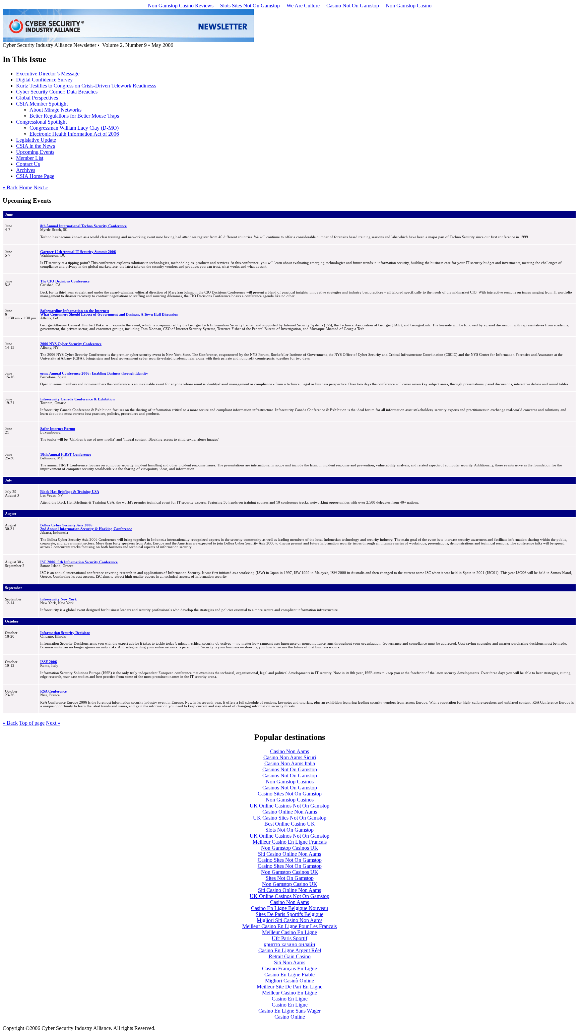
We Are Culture (303, 5)
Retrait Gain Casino (290, 956)
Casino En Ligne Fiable (289, 974)
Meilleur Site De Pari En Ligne (289, 986)
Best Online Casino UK (289, 824)
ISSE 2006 (48, 662)
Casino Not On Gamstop (352, 5)
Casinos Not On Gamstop (289, 769)
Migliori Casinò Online (289, 980)
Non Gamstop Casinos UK (289, 848)
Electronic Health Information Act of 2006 (74, 134)
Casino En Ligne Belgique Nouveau (289, 908)
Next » (41, 187)
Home (25, 187)
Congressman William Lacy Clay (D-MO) (74, 128)
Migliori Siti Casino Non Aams (289, 920)
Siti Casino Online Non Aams (289, 854)
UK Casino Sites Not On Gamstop (289, 818)
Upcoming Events (35, 152)
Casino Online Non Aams (289, 812)
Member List (29, 158)
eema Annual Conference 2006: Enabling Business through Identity (94, 373)
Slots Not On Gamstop (289, 830)
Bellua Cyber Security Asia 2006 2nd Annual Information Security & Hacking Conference (86, 527)
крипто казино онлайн (289, 944)
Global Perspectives (37, 98)
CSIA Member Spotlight (42, 104)
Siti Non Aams (289, 962)
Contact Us (28, 164)
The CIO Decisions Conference (64, 281)
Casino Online (289, 1017)
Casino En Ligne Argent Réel (289, 950)
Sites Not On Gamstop (290, 878)
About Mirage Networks (55, 110)
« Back (10, 187)
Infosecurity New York (58, 599)
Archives (25, 170)
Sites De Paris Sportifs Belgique (289, 914)
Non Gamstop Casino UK (289, 884)
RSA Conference (53, 691)
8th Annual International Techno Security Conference (83, 226)
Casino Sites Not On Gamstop (290, 793)
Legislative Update (36, 140)
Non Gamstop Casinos (290, 781)
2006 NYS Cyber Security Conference (71, 344)
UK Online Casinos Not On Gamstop (289, 806)
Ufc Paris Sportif (289, 938)
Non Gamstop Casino (409, 5)
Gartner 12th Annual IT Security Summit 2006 (78, 252)
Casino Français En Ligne (289, 968)
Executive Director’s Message (47, 73)
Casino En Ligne (290, 998)
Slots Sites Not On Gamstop (250, 5)
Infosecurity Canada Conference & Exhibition (77, 399)
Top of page (32, 723)
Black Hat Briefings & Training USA (69, 492)
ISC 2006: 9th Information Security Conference (79, 562)
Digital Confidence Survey (44, 79)
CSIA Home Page (35, 176)
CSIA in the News (35, 146)
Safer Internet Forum (57, 429)
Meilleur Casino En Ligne (289, 932)
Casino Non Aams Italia (289, 763)
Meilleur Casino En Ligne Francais (290, 842)
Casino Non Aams (289, 751)
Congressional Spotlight (41, 122)
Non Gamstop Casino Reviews (180, 5)
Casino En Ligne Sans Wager (289, 1011)
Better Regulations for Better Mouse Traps (74, 116)
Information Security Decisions (65, 633)
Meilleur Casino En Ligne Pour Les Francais (289, 926)
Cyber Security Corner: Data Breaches (57, 91)
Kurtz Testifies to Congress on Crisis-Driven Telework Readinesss (86, 85)
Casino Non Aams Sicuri (289, 757)
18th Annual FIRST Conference (65, 454)
